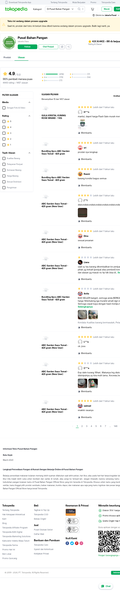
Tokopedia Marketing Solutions (16, 536)
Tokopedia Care (108, 2)
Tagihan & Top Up (41, 510)
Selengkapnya (85, 307)
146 (115, 426)
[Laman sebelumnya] (72, 426)
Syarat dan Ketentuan (43, 549)
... (110, 426)
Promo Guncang (9, 558)
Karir (4, 519)
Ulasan (21, 57)
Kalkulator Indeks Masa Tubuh (16, 541)
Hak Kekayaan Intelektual (13, 514)
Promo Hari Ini (8, 549)
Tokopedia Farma (10, 545)
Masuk (107, 9)
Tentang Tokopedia (59, 2)
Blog (4, 523)
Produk (7, 57)
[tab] (7, 57)
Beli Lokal (6, 554)
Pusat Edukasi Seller (43, 529)
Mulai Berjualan (78, 2)
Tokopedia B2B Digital (12, 532)
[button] (106, 15)
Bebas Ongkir (40, 519)
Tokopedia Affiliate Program (15, 527)
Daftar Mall (39, 534)
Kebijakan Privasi (41, 553)
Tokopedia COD (41, 514)
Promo (93, 2)
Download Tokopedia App (20, 2)
